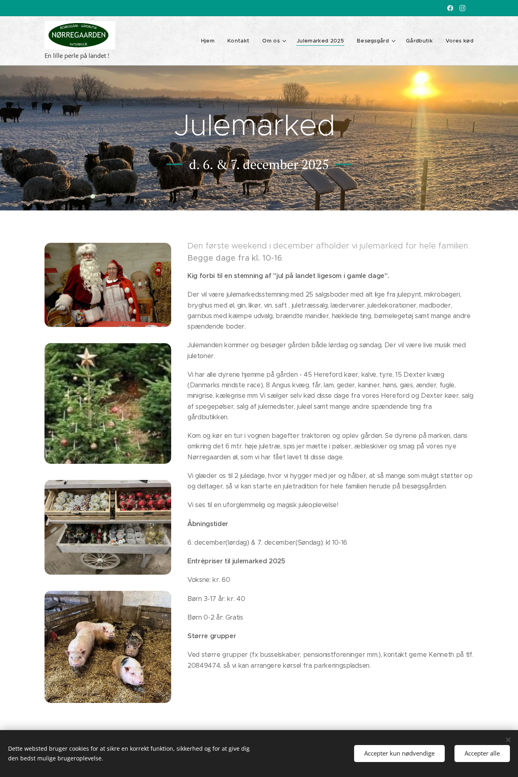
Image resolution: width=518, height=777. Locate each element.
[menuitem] (210, 41)
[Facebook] (450, 8)
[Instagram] (462, 8)
